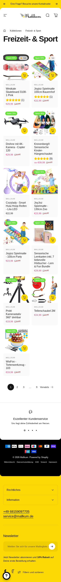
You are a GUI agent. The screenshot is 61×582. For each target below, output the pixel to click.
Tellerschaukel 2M (44, 310)
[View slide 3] (32, 430)
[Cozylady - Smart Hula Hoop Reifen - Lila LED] (16, 181)
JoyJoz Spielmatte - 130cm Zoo (41, 206)
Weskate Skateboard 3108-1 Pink (16, 92)
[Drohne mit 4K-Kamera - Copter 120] (16, 123)
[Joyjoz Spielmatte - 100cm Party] (16, 232)
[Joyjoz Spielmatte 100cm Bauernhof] (45, 67)
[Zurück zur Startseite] (4, 30)
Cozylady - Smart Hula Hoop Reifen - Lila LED (16, 206)
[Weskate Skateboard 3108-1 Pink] (16, 67)
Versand (44, 462)
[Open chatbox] (6, 576)
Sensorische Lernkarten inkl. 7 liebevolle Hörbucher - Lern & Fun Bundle (44, 260)
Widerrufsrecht (9, 462)
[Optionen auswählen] (52, 130)
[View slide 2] (29, 430)
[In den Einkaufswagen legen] (24, 75)
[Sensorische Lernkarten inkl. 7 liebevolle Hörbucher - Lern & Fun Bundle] (45, 232)
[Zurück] (4, 4)
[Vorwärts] (56, 4)
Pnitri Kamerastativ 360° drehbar (13, 314)
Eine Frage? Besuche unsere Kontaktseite (30, 4)
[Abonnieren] (52, 546)
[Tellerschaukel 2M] (45, 289)
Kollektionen (15, 31)
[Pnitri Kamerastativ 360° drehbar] (16, 289)
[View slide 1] (25, 430)
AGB (37, 462)
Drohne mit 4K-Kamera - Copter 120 (15, 147)
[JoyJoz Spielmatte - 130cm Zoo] (45, 181)
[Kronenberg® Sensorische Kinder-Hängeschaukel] (45, 123)
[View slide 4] (36, 430)
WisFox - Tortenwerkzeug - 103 (16, 364)
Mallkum (10, 85)
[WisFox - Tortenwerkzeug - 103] (16, 340)
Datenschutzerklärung (25, 462)
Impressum (53, 462)
